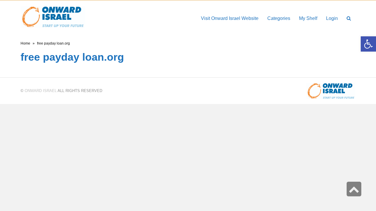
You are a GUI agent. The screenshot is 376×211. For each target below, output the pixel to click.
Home (25, 43)
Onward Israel (41, 91)
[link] (308, 18)
